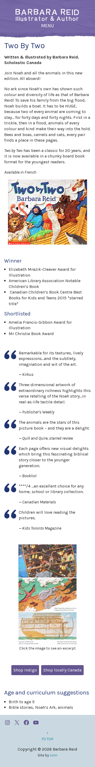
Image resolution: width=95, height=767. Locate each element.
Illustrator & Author (47, 15)
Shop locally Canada (62, 670)
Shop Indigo (25, 670)
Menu (47, 25)
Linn (53, 755)
